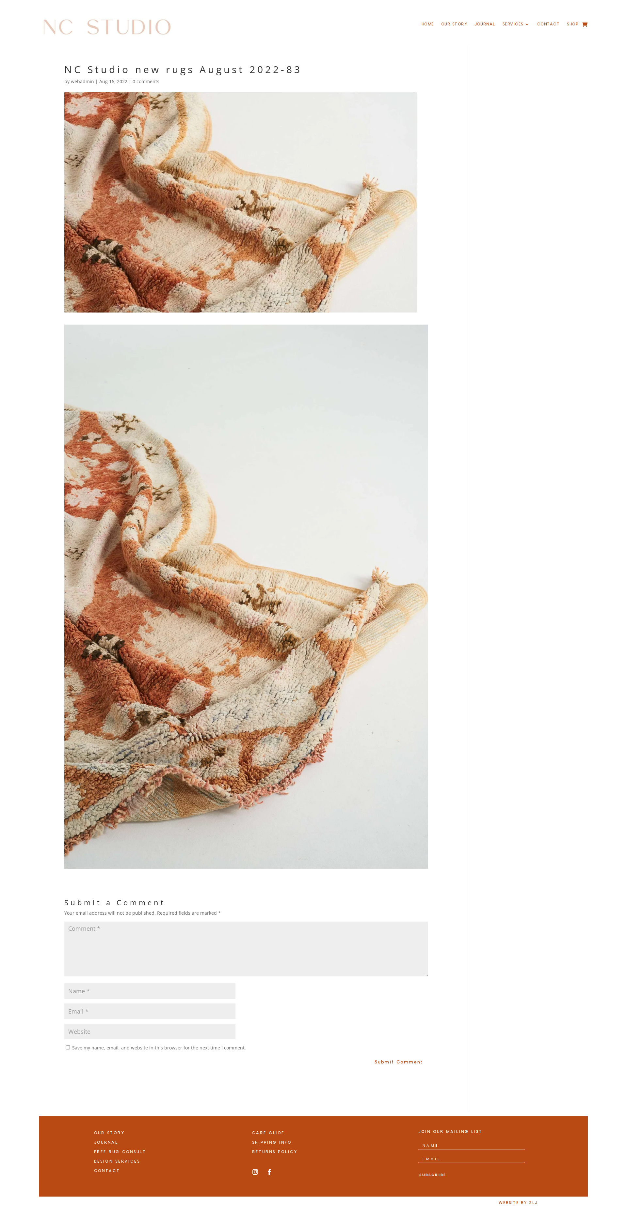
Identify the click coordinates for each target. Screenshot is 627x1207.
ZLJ (533, 1202)
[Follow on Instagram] (255, 1172)
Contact (548, 24)
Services (513, 24)
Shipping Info (272, 1142)
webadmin (82, 81)
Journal (484, 24)
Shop (572, 24)
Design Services (117, 1161)
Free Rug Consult (120, 1152)
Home (428, 24)
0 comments (146, 81)
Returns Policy (274, 1152)
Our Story (454, 24)
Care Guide (268, 1133)
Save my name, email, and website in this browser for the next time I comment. (159, 1048)
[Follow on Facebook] (269, 1172)
